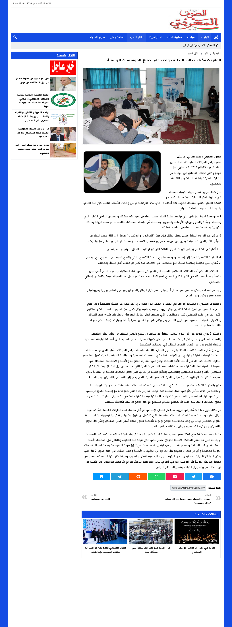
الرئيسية (216, 37)
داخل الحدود (136, 37)
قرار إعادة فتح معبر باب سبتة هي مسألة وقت (151, 549)
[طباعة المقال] (101, 476)
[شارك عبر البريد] (175, 476)
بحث (15, 37)
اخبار (206, 37)
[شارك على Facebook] (212, 476)
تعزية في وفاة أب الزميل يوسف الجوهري (197, 549)
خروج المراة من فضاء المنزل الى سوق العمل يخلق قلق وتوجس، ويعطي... (32, 149)
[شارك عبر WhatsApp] (157, 476)
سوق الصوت (97, 37)
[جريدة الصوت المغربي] (116, 20)
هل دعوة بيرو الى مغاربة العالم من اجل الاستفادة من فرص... (32, 80)
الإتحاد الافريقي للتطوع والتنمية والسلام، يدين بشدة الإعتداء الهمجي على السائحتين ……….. (32, 116)
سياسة (191, 37)
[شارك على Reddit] (138, 476)
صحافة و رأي (117, 37)
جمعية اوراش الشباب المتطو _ (184, 45)
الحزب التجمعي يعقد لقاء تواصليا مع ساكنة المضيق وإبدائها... (105, 549)
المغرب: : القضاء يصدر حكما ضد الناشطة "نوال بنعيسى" (188, 499)
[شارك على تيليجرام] (120, 476)
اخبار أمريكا (155, 37)
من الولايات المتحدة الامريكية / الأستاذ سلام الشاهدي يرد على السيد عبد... (32, 133)
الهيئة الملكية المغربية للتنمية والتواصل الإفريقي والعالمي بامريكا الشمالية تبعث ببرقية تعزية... (33, 101)
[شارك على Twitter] (194, 476)
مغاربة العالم (174, 37)
